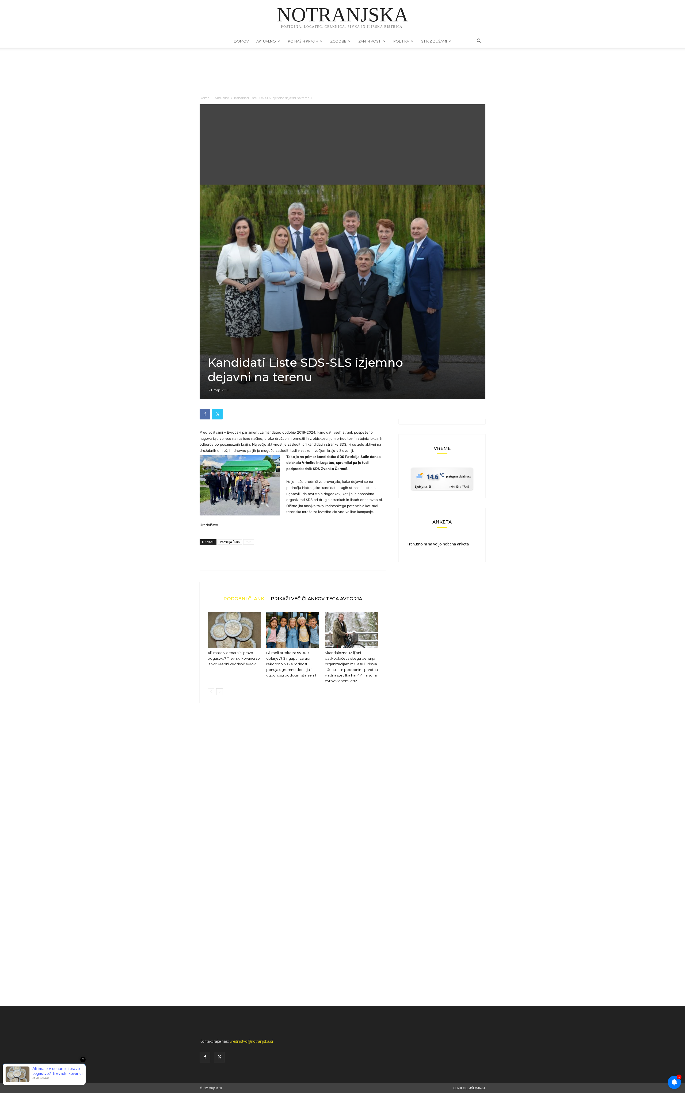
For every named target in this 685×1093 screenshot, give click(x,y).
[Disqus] (293, 788)
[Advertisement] (342, 144)
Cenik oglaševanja (469, 1088)
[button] (479, 41)
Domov (241, 41)
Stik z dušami (434, 41)
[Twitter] (217, 414)
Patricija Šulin (230, 542)
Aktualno (266, 41)
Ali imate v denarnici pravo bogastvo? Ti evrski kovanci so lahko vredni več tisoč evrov (234, 658)
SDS (249, 542)
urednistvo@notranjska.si (251, 1041)
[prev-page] (211, 691)
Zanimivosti (369, 41)
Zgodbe (338, 41)
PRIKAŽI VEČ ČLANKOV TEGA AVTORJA (316, 598)
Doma (205, 98)
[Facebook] (205, 414)
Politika (401, 41)
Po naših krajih (303, 41)
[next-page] (219, 691)
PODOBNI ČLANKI (244, 598)
